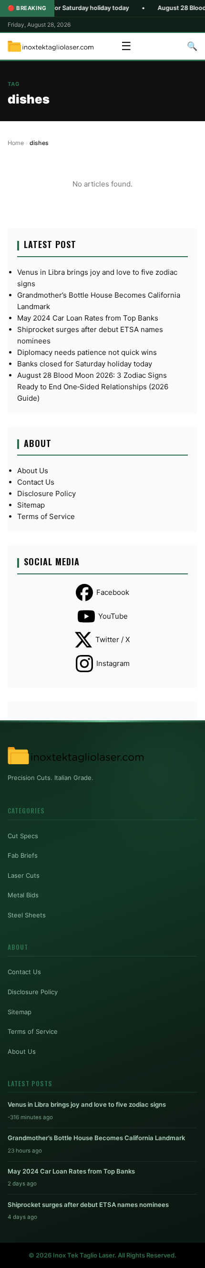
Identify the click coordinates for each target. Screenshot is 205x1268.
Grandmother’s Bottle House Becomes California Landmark (96, 1138)
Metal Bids (23, 895)
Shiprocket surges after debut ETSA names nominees (88, 1204)
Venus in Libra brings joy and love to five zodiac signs (87, 1104)
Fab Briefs (23, 855)
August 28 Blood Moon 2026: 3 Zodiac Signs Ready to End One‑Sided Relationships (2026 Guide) (92, 387)
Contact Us (35, 482)
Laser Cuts (24, 875)
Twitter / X (112, 639)
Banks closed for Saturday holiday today (84, 363)
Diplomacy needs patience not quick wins (87, 352)
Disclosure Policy (46, 493)
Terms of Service (46, 516)
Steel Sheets (27, 915)
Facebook (112, 592)
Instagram (113, 663)
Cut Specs (23, 836)
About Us (32, 470)
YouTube (113, 616)
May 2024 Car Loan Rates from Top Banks (87, 317)
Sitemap (31, 504)
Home (16, 142)
